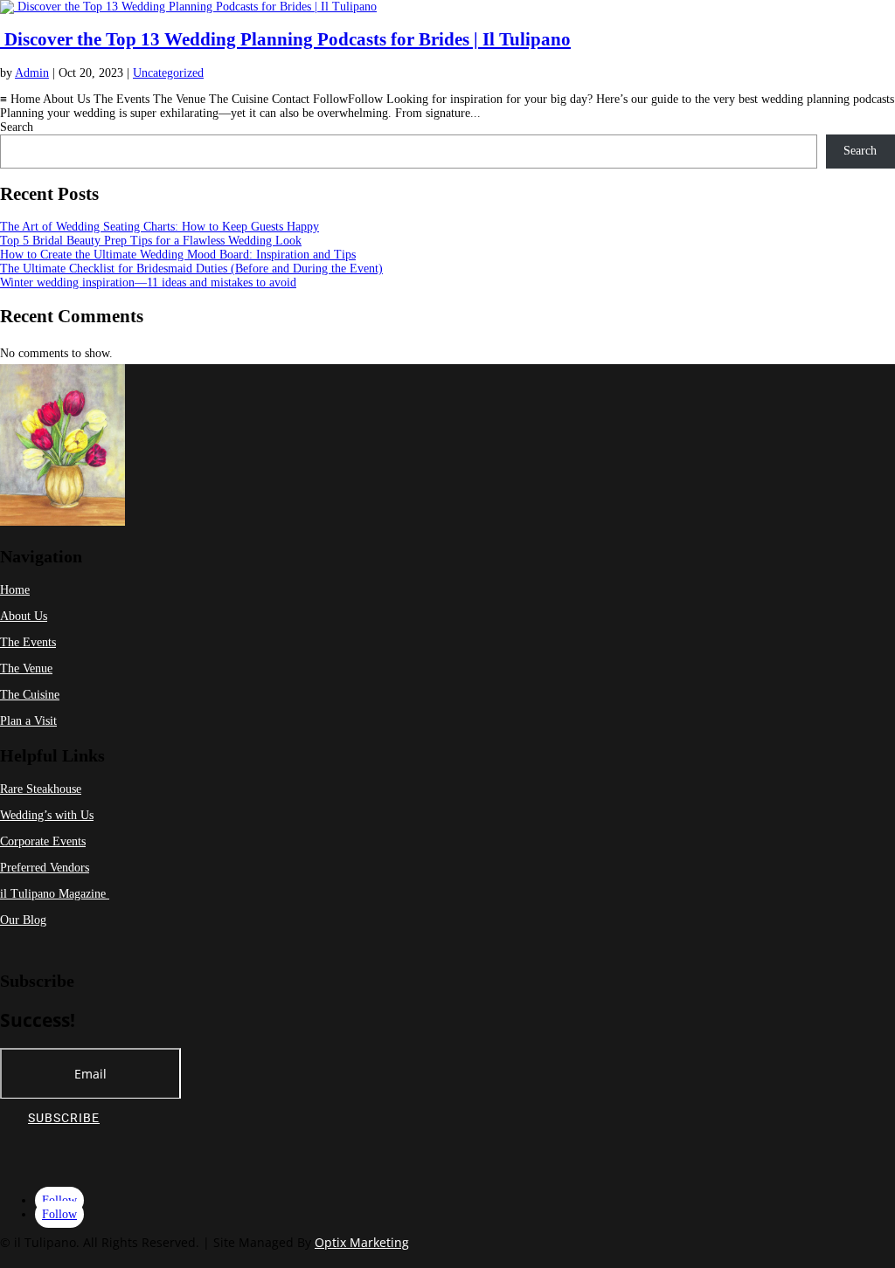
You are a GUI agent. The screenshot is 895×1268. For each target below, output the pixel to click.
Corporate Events (43, 841)
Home (15, 589)
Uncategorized (168, 72)
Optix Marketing (362, 1242)
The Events (28, 642)
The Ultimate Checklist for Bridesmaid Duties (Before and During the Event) (191, 268)
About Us (23, 616)
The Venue (26, 668)
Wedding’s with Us (47, 815)
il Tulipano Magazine (54, 893)
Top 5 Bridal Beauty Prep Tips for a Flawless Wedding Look (151, 240)
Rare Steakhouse (40, 789)
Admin (32, 72)
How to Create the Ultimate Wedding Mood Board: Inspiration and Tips (178, 254)
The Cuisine (29, 694)
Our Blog (23, 920)
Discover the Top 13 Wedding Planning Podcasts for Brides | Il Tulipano (285, 39)
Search (16, 127)
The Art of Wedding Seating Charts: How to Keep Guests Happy (159, 226)
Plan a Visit (28, 720)
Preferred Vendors (44, 867)
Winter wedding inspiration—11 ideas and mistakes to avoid (148, 282)
